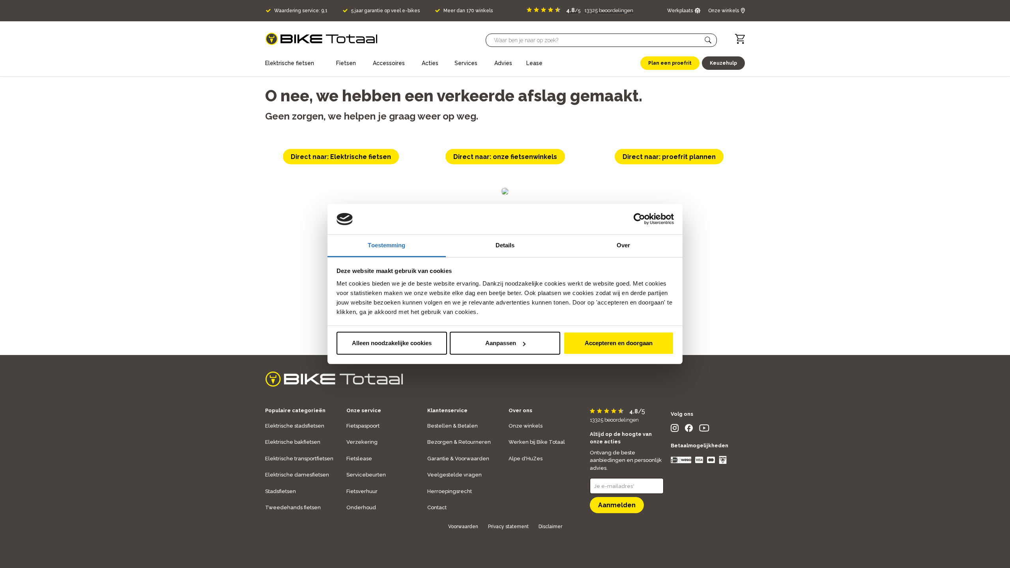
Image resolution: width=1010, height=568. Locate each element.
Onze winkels (525, 426)
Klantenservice (447, 410)
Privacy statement (508, 526)
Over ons (520, 410)
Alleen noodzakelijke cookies (392, 343)
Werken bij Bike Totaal (537, 442)
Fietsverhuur (362, 491)
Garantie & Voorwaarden (458, 459)
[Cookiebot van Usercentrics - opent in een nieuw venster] (639, 219)
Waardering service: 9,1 (300, 10)
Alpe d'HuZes (525, 459)
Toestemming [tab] (386, 245)
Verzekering (362, 442)
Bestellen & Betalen (452, 426)
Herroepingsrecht (449, 491)
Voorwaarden (463, 526)
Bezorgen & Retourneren (459, 442)
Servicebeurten (366, 475)
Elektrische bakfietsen (292, 442)
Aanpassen (500, 343)
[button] (708, 40)
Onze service (363, 410)
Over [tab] (623, 245)
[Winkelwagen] (740, 39)
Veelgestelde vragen (454, 475)
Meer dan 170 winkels (468, 10)
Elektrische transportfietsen (299, 459)
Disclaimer (550, 526)
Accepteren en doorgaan (619, 343)
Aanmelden (617, 505)
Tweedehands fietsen (293, 507)
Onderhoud (361, 507)
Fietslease (359, 459)
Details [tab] (505, 245)
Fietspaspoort (363, 426)
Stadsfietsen (280, 491)
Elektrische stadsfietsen (294, 426)
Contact (437, 507)
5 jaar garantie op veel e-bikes (385, 10)
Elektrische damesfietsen (297, 475)
